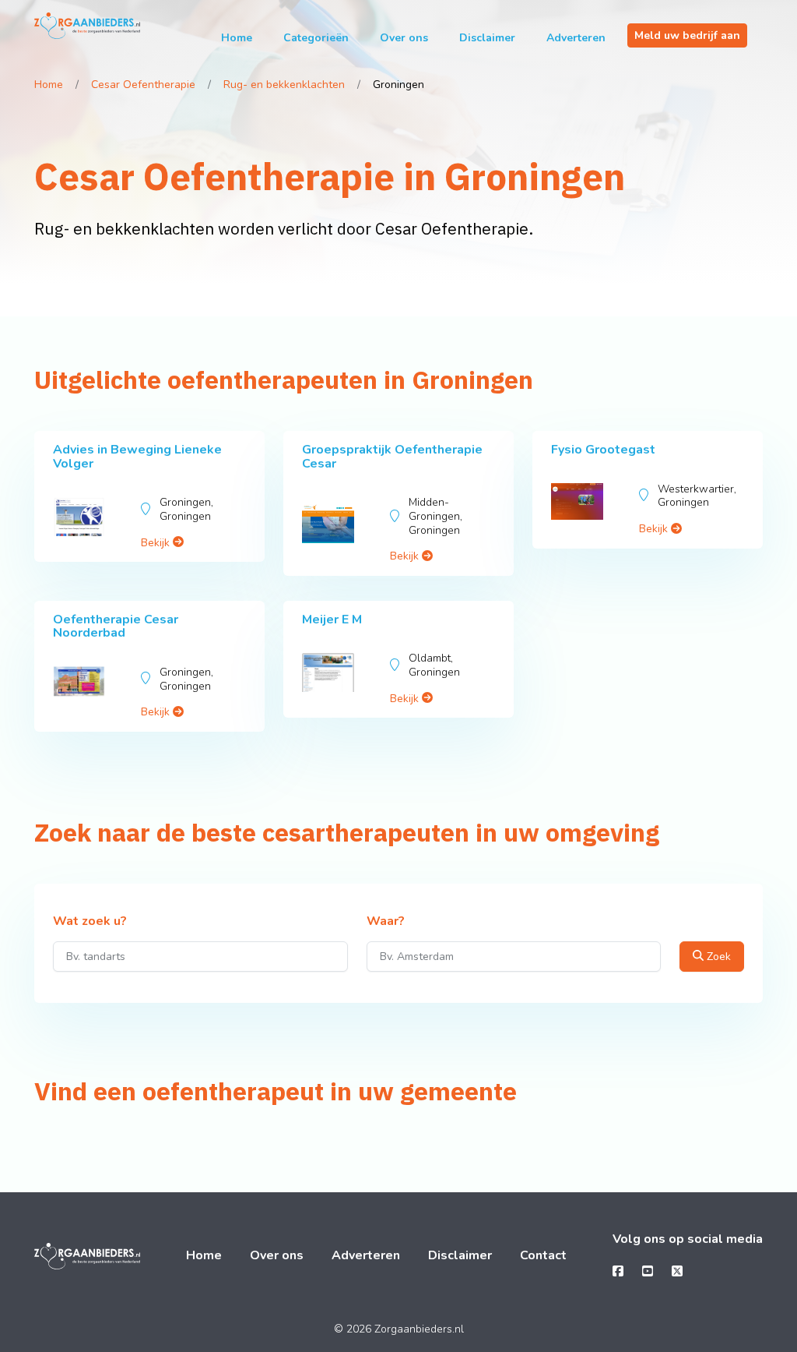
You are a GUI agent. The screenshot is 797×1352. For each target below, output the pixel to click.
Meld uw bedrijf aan (687, 35)
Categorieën (316, 37)
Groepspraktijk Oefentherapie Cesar (392, 456)
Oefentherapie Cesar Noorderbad (115, 626)
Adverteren (576, 37)
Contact (543, 1255)
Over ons (404, 37)
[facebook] (618, 1271)
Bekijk (157, 542)
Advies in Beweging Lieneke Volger (137, 456)
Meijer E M (332, 619)
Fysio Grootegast (603, 449)
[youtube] (647, 1271)
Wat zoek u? (90, 922)
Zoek (717, 956)
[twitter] (677, 1271)
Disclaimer (487, 37)
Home (236, 37)
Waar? (386, 922)
